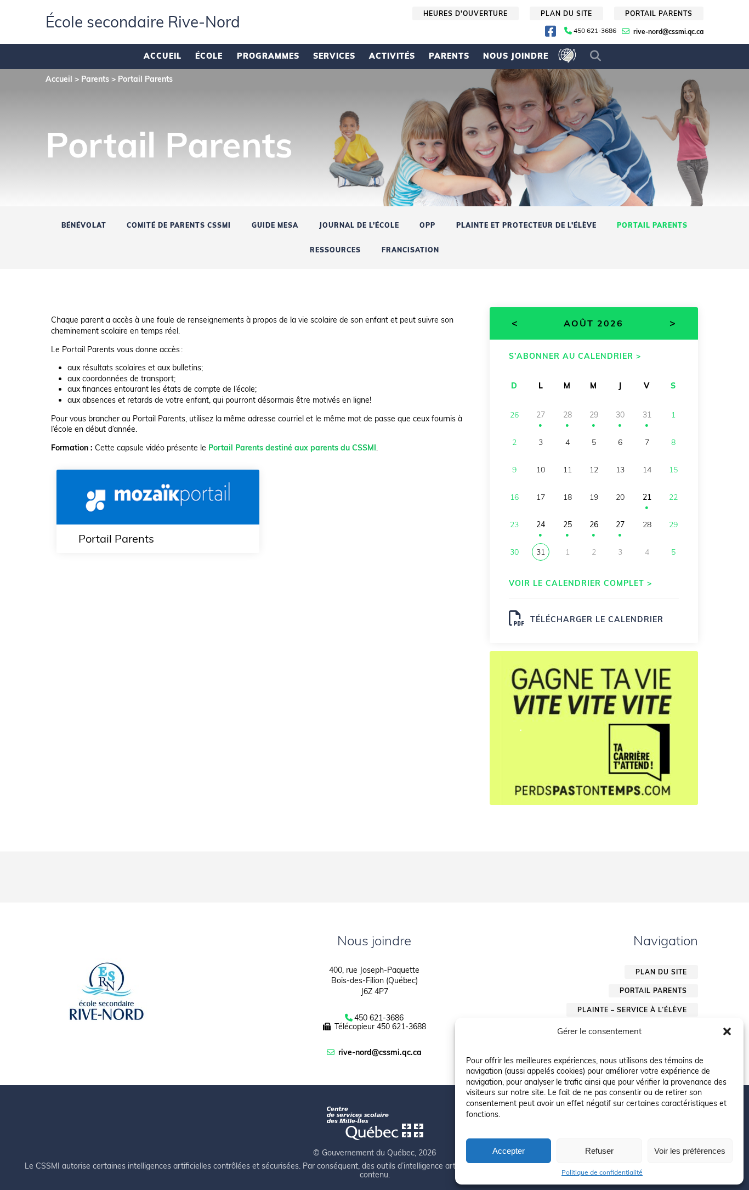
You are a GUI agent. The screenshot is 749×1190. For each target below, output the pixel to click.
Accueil (162, 56)
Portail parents (659, 13)
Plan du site (566, 13)
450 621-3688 (401, 1026)
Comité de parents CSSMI (179, 225)
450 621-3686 (595, 31)
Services (334, 56)
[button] (727, 1031)
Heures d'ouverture (465, 13)
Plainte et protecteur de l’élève (526, 225)
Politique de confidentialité (602, 1172)
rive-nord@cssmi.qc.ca (668, 31)
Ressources (335, 250)
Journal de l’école (359, 225)
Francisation (410, 250)
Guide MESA (275, 225)
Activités (392, 56)
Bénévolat (83, 225)
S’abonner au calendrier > (575, 355)
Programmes (268, 56)
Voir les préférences (689, 1150)
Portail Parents (652, 225)
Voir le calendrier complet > (580, 583)
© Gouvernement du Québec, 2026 (374, 1153)
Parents (449, 56)
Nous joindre (515, 56)
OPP (427, 225)
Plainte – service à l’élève (632, 1010)
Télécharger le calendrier (596, 619)
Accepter (508, 1150)
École (209, 56)
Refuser (599, 1150)
